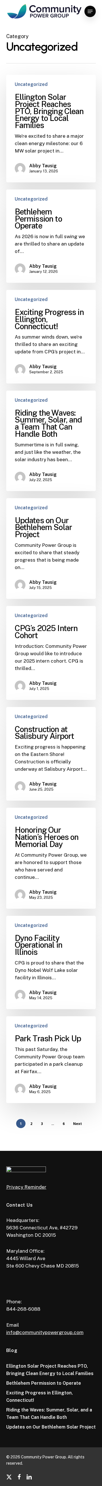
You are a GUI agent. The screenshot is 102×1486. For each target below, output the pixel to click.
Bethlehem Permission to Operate (43, 1383)
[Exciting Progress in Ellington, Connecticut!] (51, 336)
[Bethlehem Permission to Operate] (51, 236)
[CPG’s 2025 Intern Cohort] (51, 653)
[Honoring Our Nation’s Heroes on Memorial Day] (51, 858)
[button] (90, 11)
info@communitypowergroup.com (45, 1332)
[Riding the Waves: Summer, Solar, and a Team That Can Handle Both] (51, 441)
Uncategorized (31, 84)
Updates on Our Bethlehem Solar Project (51, 1427)
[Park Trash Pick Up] (51, 1059)
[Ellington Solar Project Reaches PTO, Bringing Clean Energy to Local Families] (51, 128)
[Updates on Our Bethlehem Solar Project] (51, 548)
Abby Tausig (43, 165)
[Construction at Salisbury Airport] (51, 754)
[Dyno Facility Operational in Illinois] (51, 962)
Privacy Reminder (26, 1187)
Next (77, 1123)
